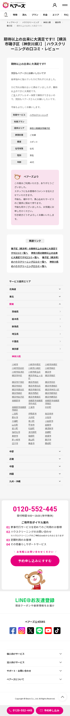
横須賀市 (49, 428)
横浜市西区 (33, 393)
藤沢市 (48, 439)
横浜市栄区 (50, 382)
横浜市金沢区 (18, 396)
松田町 (31, 428)
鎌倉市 (31, 443)
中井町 (48, 407)
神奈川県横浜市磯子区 (40, 128)
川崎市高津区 (18, 371)
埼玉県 (15, 334)
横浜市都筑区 (51, 393)
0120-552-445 (22, 710)
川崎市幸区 (50, 368)
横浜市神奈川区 (52, 389)
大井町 (31, 417)
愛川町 (15, 428)
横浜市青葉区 (34, 396)
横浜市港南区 (51, 385)
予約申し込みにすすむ (35, 560)
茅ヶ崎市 (16, 439)
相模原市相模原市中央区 (35, 402)
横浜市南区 (50, 375)
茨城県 (15, 311)
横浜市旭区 (33, 382)
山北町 (15, 424)
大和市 (48, 417)
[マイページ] (55, 5)
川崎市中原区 (34, 364)
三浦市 (31, 407)
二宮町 (15, 413)
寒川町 (31, 421)
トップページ (12, 22)
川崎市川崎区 (34, 368)
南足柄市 (49, 413)
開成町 (48, 443)
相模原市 (16, 400)
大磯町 (15, 421)
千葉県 (15, 341)
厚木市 (15, 417)
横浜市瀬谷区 (18, 389)
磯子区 (10, 25)
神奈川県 (47, 22)
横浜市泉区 (17, 385)
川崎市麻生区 (34, 371)
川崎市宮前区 (18, 368)
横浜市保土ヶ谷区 (35, 377)
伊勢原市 (32, 413)
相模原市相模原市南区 (52, 402)
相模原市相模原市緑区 (19, 408)
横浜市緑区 (17, 393)
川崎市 (15, 364)
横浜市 (58, 22)
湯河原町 (32, 432)
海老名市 (16, 432)
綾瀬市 (48, 435)
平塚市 (31, 424)
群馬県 (15, 326)
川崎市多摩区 (51, 364)
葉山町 (31, 439)
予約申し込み (51, 710)
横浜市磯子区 (34, 389)
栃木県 (15, 319)
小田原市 (49, 421)
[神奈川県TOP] (5, 14)
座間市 (48, 424)
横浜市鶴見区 (51, 396)
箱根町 (31, 435)
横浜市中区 (17, 375)
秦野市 (15, 435)
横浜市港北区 (34, 385)
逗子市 (15, 443)
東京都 (15, 348)
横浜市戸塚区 (18, 382)
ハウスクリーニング (30, 22)
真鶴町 (48, 432)
